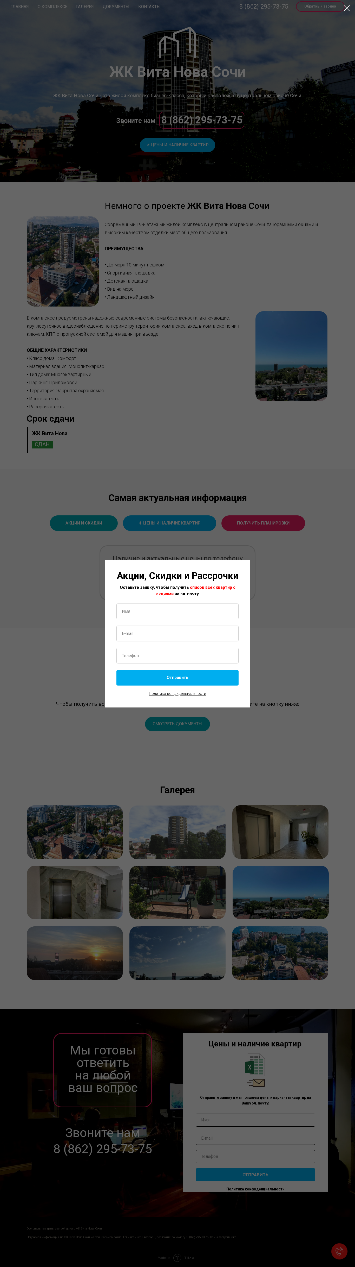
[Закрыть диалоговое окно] (346, 8)
